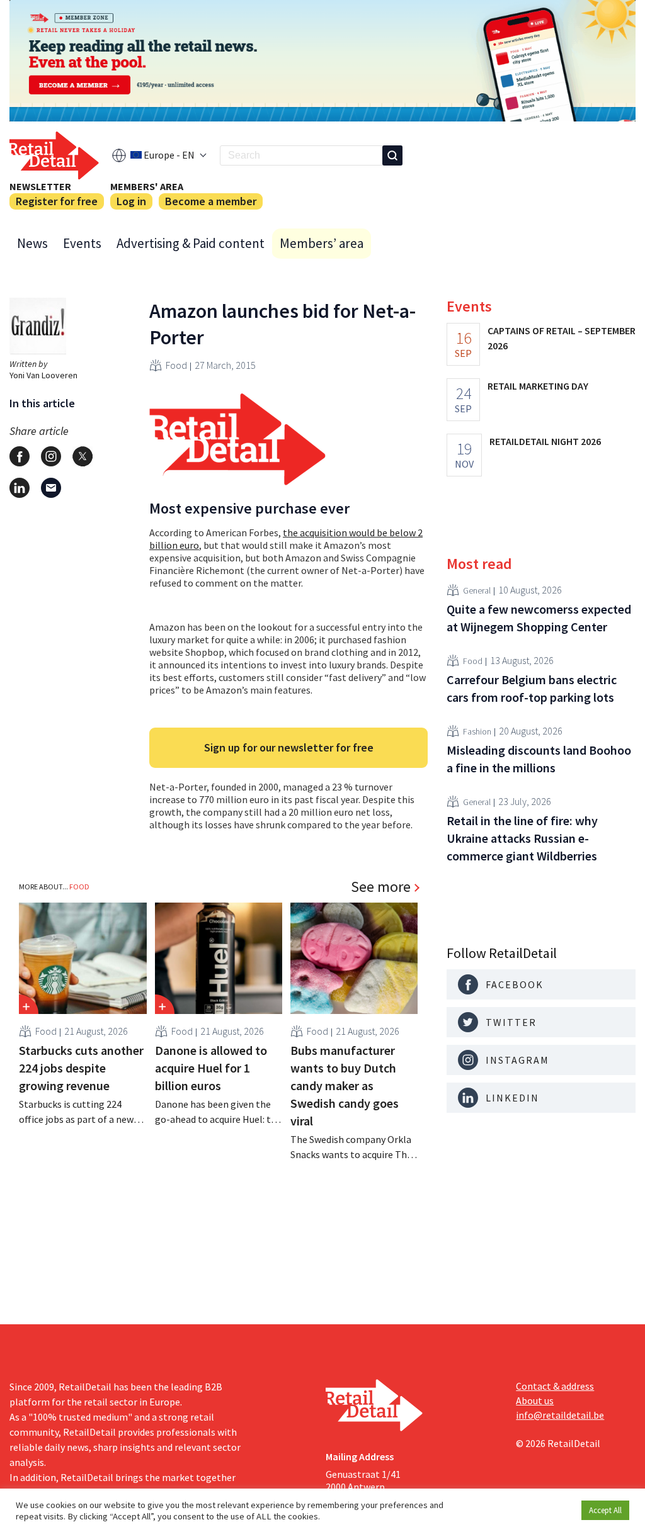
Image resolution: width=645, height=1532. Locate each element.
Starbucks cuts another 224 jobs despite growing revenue (81, 1067)
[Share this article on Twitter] (82, 456)
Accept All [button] (605, 1510)
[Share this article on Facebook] (19, 456)
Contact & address (555, 1386)
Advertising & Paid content (191, 243)
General (477, 590)
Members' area (146, 186)
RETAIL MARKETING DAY (538, 386)
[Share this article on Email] (51, 488)
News (32, 243)
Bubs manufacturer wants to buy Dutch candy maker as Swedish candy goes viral (344, 1085)
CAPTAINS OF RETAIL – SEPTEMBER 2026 (562, 338)
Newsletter (40, 186)
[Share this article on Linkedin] (19, 488)
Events (82, 243)
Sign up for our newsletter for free (289, 747)
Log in (131, 201)
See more (381, 887)
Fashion (477, 731)
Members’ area (321, 243)
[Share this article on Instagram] (51, 456)
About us (535, 1400)
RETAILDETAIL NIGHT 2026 (545, 441)
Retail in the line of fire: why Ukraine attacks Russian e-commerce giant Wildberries (522, 838)
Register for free (57, 201)
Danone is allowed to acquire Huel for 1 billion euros (211, 1067)
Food (176, 365)
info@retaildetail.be (560, 1415)
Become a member (210, 201)
